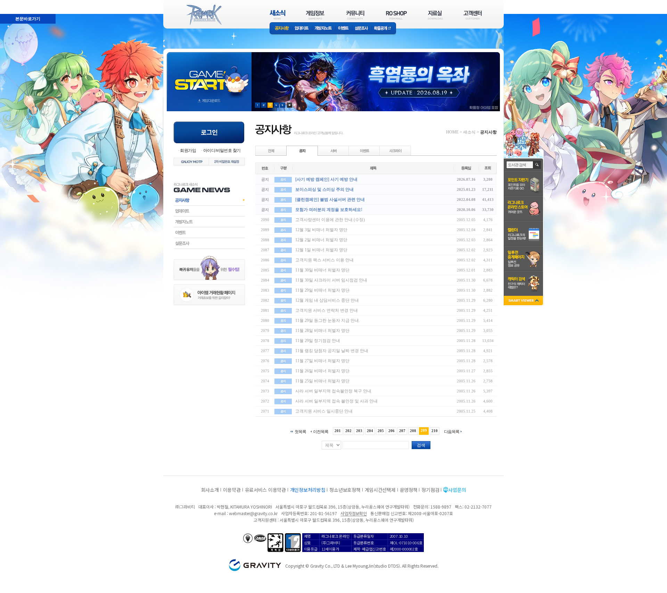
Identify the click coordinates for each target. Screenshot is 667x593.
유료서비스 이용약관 (265, 489)
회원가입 (188, 150)
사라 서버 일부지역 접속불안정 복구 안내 (333, 391)
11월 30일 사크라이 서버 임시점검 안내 (331, 280)
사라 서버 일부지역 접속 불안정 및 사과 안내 (336, 401)
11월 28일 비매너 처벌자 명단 (322, 330)
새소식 (469, 132)
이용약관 (232, 489)
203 (359, 431)
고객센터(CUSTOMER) (472, 14)
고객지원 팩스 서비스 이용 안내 (324, 260)
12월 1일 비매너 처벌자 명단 (321, 249)
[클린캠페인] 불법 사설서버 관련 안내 (330, 199)
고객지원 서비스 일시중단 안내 (324, 411)
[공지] (302, 150)
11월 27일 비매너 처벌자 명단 (322, 360)
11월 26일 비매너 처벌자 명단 (322, 370)
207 (402, 431)
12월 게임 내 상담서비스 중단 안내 (327, 300)
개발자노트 (323, 28)
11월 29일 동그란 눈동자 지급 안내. (327, 320)
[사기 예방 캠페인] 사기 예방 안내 (326, 179)
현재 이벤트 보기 (289, 105)
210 (434, 431)
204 (370, 431)
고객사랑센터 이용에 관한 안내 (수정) (330, 219)
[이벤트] (364, 150)
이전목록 (320, 431)
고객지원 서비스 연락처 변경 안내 (326, 310)
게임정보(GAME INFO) (315, 14)
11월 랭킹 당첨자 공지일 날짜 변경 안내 (331, 350)
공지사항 (281, 28)
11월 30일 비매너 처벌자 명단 (322, 270)
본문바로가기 (12, 3)
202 (348, 431)
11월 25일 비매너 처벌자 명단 (322, 381)
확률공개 (383, 28)
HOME (452, 132)
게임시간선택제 (380, 489)
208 (413, 431)
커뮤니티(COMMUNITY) (355, 14)
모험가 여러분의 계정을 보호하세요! (328, 209)
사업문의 (457, 489)
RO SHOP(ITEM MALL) (396, 14)
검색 (421, 445)
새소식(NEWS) (278, 14)
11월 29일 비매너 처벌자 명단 (322, 290)
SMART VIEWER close (524, 301)
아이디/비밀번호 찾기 (221, 150)
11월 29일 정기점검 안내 (317, 340)
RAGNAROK (203, 15)
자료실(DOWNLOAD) (435, 14)
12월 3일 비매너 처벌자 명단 (321, 229)
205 (381, 431)
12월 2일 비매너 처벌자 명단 (321, 239)
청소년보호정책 (344, 489)
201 (338, 431)
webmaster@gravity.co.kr (253, 513)
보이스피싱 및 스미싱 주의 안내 (324, 189)
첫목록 (300, 431)
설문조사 (361, 28)
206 (391, 431)
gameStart (209, 75)
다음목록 (451, 431)
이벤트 (343, 28)
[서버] (333, 150)
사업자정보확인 (353, 513)
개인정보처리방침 (308, 489)
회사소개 (210, 489)
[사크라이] (395, 150)
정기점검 (430, 489)
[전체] (271, 150)
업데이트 (302, 28)
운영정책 (409, 489)
